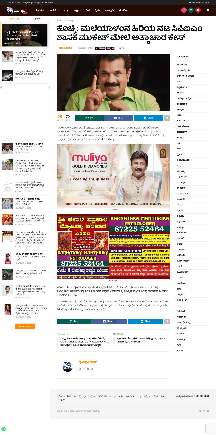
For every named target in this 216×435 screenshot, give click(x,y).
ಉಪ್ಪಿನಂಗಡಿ (182, 104)
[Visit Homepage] (17, 10)
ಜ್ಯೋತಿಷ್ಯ (181, 171)
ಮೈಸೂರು (181, 278)
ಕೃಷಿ (178, 143)
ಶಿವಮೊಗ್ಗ (181, 311)
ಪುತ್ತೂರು (180, 216)
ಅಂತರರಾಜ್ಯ (68, 20)
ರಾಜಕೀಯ (181, 283)
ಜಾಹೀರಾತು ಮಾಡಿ (13, 2)
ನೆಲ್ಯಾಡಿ (180, 205)
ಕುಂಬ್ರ (179, 137)
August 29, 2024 (85, 48)
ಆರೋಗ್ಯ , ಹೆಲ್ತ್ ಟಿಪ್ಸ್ (185, 76)
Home (59, 20)
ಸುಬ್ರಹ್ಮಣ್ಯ (181, 339)
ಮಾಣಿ (179, 266)
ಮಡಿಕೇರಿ (181, 255)
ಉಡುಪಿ (180, 93)
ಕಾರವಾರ (181, 121)
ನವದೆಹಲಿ (181, 199)
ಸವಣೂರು (181, 317)
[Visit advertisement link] (25, 112)
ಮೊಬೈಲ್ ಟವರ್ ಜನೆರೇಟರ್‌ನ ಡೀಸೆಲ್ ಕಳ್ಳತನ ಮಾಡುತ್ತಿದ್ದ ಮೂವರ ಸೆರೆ (31, 272)
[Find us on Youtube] (198, 10)
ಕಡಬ (179, 115)
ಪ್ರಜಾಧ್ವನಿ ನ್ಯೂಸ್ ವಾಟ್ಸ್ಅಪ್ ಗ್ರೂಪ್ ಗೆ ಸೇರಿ (37, 2)
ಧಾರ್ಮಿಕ (181, 188)
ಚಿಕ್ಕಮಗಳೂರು (183, 160)
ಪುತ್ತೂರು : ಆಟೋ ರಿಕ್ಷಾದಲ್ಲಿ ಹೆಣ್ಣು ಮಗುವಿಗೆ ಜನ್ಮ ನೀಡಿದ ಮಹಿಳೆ (29, 73)
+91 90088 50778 (201, 396)
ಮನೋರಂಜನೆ (183, 261)
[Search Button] (208, 10)
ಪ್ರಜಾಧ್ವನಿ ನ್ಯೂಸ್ (65, 48)
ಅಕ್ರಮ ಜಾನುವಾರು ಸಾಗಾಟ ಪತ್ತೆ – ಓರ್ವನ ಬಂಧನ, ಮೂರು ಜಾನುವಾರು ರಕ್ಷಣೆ (30, 256)
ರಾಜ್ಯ (65, 10)
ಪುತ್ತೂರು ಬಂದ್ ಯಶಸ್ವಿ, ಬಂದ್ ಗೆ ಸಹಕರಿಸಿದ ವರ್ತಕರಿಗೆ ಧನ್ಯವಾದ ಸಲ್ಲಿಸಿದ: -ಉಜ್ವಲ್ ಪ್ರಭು (29, 146)
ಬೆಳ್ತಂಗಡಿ (181, 238)
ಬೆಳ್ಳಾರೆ (179, 244)
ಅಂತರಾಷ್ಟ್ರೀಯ (183, 70)
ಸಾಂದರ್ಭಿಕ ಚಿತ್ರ (184, 322)
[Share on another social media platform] (167, 118)
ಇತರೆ (179, 81)
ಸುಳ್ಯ (179, 345)
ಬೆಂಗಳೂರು (181, 233)
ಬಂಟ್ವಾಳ (180, 227)
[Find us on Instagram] (184, 10)
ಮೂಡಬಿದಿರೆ (182, 272)
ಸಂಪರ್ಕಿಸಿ (123, 10)
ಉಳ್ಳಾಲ (180, 109)
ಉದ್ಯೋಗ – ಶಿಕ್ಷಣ (184, 98)
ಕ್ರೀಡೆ (88, 10)
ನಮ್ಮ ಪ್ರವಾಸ (182, 194)
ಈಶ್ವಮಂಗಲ (182, 87)
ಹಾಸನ (180, 350)
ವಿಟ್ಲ (178, 306)
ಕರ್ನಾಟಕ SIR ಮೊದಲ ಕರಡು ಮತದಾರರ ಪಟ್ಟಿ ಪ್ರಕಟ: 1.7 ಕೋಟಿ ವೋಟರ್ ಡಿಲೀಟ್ (29, 201)
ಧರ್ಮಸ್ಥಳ (181, 182)
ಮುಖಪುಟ (39, 10)
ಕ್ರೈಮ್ (97, 10)
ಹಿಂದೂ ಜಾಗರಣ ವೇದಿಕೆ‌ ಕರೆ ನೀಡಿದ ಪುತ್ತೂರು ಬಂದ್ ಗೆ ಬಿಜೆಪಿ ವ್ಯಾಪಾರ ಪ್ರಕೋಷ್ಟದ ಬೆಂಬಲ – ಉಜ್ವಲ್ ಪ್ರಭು (30, 218)
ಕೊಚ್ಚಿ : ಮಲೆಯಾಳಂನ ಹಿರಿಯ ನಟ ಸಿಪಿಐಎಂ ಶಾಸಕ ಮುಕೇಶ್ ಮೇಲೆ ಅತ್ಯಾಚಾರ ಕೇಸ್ (21, 35)
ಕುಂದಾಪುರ (182, 132)
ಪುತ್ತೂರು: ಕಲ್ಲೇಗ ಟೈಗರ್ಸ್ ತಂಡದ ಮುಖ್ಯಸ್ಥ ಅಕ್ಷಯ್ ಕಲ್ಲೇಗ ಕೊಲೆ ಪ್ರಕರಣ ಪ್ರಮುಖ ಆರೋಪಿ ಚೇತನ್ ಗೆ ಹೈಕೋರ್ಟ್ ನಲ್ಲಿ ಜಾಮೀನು (31, 309)
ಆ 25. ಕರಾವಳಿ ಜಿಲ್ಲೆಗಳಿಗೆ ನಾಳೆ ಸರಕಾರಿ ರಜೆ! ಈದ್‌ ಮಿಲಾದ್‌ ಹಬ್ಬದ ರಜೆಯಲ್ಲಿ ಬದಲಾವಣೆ (29, 185)
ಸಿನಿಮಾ (180, 334)
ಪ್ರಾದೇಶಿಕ (53, 10)
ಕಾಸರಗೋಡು (183, 126)
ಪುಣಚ (180, 210)
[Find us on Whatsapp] (191, 10)
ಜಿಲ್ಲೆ (178, 165)
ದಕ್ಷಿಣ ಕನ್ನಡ (182, 177)
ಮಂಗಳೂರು (182, 250)
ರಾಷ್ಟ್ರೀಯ (77, 10)
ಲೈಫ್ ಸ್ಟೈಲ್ (182, 300)
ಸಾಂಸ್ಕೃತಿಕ (109, 10)
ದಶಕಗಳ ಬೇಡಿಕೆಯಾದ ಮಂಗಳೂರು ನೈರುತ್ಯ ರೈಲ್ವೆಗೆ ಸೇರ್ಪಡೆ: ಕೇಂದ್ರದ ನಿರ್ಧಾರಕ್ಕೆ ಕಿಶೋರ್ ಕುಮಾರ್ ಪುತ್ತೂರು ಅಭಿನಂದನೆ (31, 290)
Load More (25, 326)
